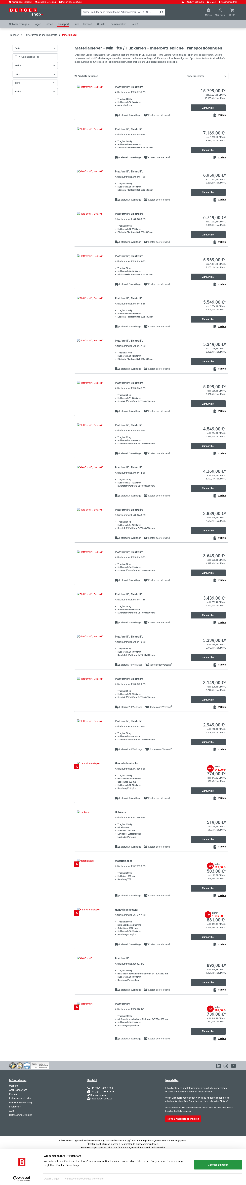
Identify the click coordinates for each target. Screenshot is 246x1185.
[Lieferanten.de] (19, 1065)
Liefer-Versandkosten (20, 1098)
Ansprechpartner (229, 2)
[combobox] (119, 12)
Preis (17, 48)
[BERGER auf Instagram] (225, 1066)
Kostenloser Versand (22, 2)
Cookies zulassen (218, 1164)
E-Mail (213, 2)
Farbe (18, 91)
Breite (18, 65)
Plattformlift (122, 958)
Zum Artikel (208, 107)
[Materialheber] (94, 873)
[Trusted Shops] (12, 1065)
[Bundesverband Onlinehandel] (40, 1065)
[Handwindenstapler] (94, 776)
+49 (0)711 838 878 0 (194, 2)
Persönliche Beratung (71, 2)
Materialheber (123, 860)
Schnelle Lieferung (47, 2)
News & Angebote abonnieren (183, 1118)
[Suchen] (161, 12)
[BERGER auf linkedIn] (218, 1066)
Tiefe (17, 83)
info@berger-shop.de (101, 1098)
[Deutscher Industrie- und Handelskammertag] (27, 1065)
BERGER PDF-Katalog (20, 1102)
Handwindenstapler (126, 763)
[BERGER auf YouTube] (233, 1066)
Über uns (13, 1085)
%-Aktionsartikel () (29, 56)
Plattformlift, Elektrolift (129, 87)
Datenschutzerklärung (20, 1115)
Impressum (15, 1106)
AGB (11, 1110)
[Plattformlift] (94, 971)
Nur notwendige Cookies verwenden (84, 1178)
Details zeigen (51, 1178)
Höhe (17, 74)
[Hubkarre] (94, 825)
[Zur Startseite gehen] (26, 12)
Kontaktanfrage (98, 1095)
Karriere (13, 1094)
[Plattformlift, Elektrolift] (94, 99)
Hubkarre (120, 812)
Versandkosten (114, 1140)
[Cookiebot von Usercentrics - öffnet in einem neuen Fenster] (21, 1178)
